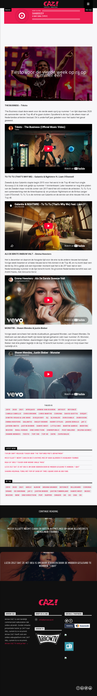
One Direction (37, 430)
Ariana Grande (50, 487)
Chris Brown (30, 414)
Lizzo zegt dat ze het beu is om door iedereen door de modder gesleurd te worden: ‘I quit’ (42, 467)
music (87, 491)
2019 (8, 409)
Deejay (83, 414)
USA (75, 495)
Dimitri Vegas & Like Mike (18, 418)
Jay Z (83, 422)
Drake (9, 491)
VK (80, 495)
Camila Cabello (13, 414)
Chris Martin (45, 414)
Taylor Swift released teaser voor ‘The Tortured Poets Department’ (34, 453)
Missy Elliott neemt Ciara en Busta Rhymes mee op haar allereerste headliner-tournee (41, 458)
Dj (47, 418)
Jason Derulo (72, 422)
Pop (41, 495)
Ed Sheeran (19, 491)
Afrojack (30, 409)
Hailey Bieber (41, 422)
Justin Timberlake (59, 491)
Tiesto (26, 434)
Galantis (27, 422)
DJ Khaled (55, 418)
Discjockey (38, 418)
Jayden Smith (12, 426)
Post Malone (68, 430)
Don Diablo (68, 418)
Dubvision (82, 418)
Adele (28, 487)
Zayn (53, 434)
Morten (84, 426)
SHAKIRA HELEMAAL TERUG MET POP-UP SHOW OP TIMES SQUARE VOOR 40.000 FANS (36, 471)
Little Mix (56, 426)
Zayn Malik (63, 434)
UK (65, 495)
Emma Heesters (13, 422)
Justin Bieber (27, 426)
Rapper (48, 495)
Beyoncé (72, 409)
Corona (58, 414)
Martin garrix (70, 426)
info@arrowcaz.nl (46, 620)
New (17, 495)
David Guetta (71, 414)
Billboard (76, 487)
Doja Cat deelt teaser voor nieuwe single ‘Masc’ (25, 462)
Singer (57, 495)
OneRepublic (53, 430)
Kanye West (42, 426)
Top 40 (45, 434)
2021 (21, 409)
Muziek (9, 430)
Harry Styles (56, 422)
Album (37, 487)
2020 (15, 409)
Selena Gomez (84, 430)
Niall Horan (21, 430)
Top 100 (35, 434)
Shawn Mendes (13, 434)
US (69, 495)
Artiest (61, 409)
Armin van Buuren (46, 409)
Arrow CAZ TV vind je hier (15, 643)
